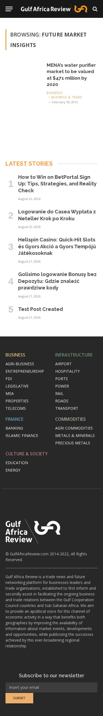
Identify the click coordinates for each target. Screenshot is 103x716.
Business (15, 355)
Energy (12, 470)
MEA (9, 393)
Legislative (17, 386)
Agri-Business (19, 363)
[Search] (94, 9)
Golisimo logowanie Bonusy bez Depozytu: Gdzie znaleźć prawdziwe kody (57, 281)
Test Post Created (40, 309)
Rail (59, 393)
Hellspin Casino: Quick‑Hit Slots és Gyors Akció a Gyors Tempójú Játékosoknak (57, 246)
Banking (14, 428)
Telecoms (15, 408)
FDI (8, 378)
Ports (61, 378)
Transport (66, 408)
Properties (17, 400)
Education (16, 462)
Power (62, 386)
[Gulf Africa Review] (54, 9)
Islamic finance (21, 435)
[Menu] (9, 9)
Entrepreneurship (24, 371)
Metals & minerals (75, 435)
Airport (63, 363)
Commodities (70, 419)
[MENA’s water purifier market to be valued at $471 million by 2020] (23, 97)
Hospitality (67, 371)
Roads (61, 400)
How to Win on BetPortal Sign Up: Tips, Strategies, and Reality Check (57, 183)
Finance (14, 419)
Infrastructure (74, 355)
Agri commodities (74, 428)
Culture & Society (26, 454)
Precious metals (72, 442)
